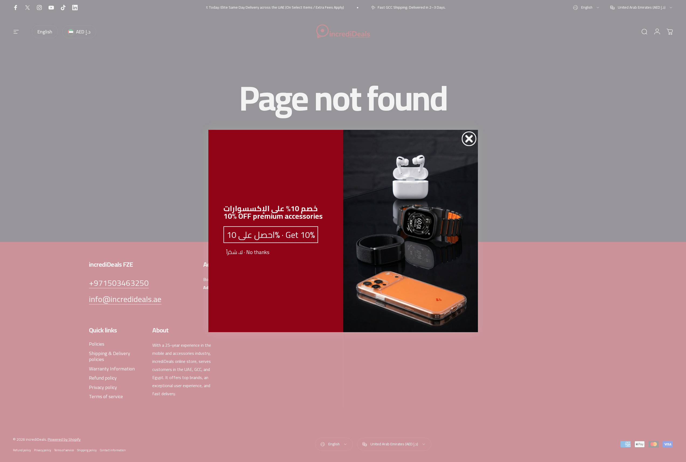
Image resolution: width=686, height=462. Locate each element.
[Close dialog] (469, 138)
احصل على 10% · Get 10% (271, 235)
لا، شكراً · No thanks (247, 252)
